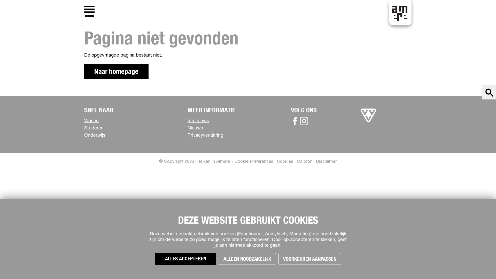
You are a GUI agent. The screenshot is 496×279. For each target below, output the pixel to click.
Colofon (304, 161)
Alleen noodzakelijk (247, 259)
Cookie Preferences (254, 161)
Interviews (198, 121)
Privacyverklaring (205, 135)
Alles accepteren (185, 258)
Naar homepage (116, 71)
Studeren (94, 128)
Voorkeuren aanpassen (309, 259)
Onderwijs (94, 135)
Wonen (91, 121)
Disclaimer (326, 161)
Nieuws (195, 128)
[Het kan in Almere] (368, 122)
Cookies (285, 161)
